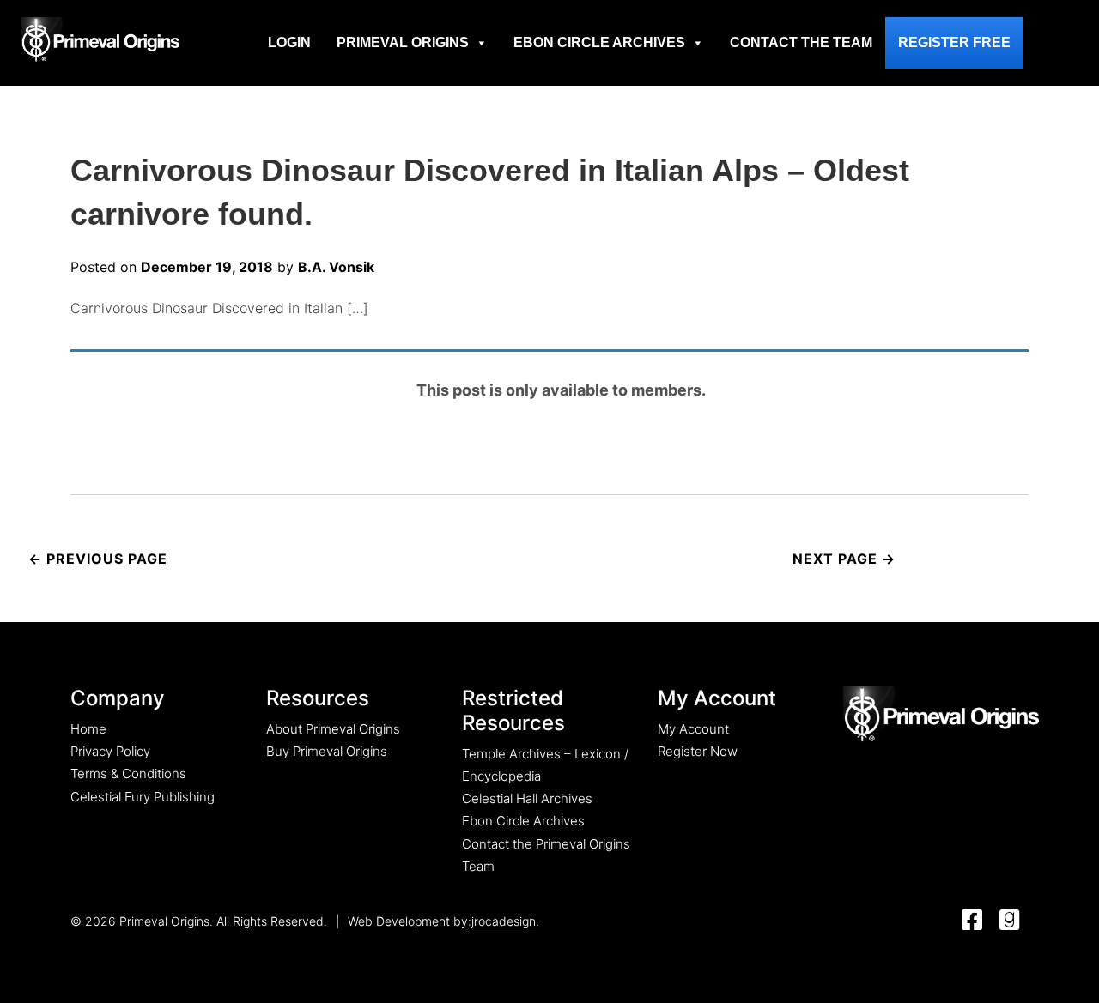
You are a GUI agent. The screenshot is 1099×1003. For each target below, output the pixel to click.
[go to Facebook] (972, 921)
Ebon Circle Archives (599, 42)
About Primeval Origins (333, 729)
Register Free (954, 42)
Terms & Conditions (128, 773)
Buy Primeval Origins (326, 751)
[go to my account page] (941, 715)
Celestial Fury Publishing (142, 797)
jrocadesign (503, 921)
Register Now (698, 751)
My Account (693, 729)
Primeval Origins (403, 42)
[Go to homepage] (100, 39)
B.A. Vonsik (336, 266)
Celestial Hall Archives (527, 798)
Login (289, 42)
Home (88, 729)
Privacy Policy (110, 751)
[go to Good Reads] (1009, 921)
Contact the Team (801, 42)
